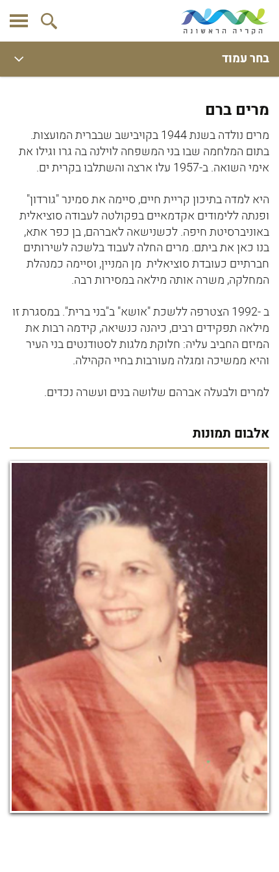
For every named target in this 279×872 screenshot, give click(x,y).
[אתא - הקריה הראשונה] (225, 21)
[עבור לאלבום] (139, 637)
